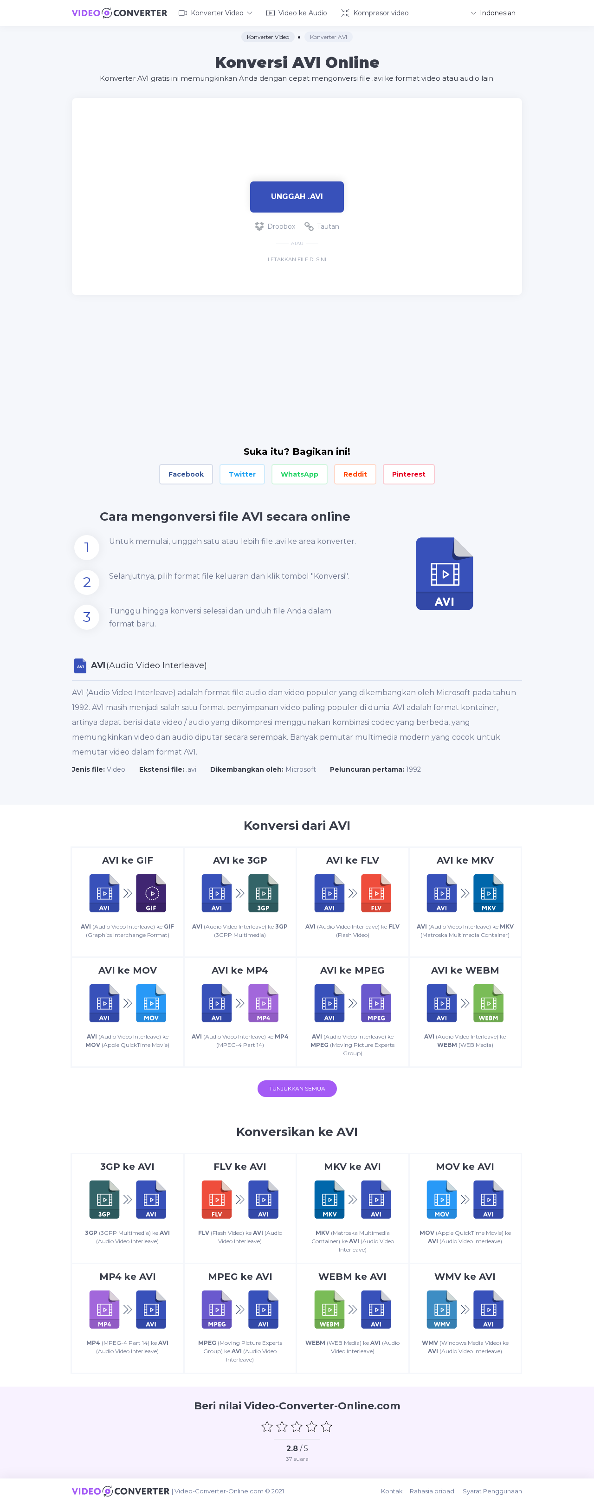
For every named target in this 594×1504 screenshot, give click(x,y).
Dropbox (281, 226)
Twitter (242, 474)
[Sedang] (297, 1426)
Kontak (392, 1491)
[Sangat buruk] (267, 1426)
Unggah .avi (297, 196)
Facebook (186, 474)
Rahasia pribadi (433, 1491)
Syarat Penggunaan (492, 1491)
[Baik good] (311, 1426)
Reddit (355, 474)
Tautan (328, 226)
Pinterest (409, 474)
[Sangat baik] (326, 1426)
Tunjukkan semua (297, 1088)
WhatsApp (299, 474)
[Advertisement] (297, 128)
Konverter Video (217, 13)
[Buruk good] (282, 1426)
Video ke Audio (302, 13)
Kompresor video (381, 13)
